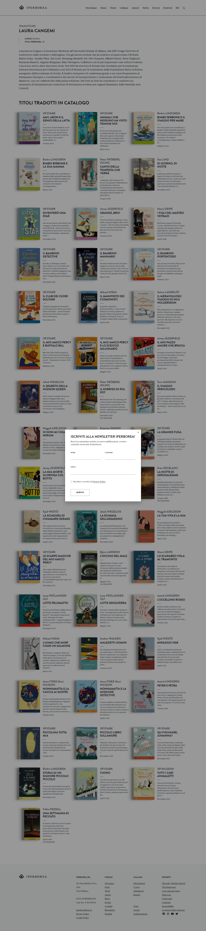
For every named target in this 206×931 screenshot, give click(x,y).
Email (74, 467)
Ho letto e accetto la (89, 482)
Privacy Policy (99, 482)
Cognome (109, 453)
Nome (73, 453)
